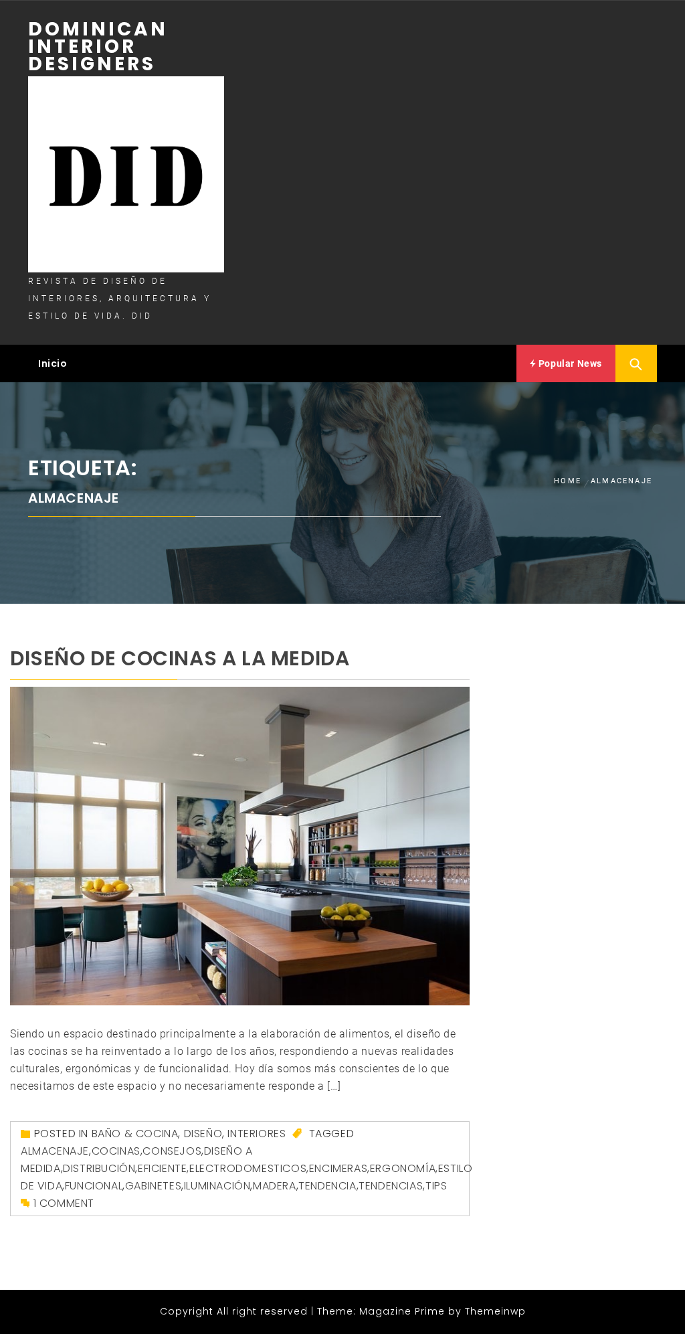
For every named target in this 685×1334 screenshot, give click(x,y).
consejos (171, 1151)
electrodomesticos (247, 1168)
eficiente (162, 1168)
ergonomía (402, 1168)
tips (436, 1185)
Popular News (569, 363)
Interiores (256, 1133)
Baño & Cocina (135, 1133)
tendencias (391, 1185)
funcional (93, 1185)
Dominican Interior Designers (98, 46)
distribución (99, 1168)
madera (274, 1185)
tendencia (327, 1185)
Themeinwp (495, 1311)
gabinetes (153, 1185)
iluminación (217, 1185)
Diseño (203, 1133)
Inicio (53, 363)
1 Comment (63, 1203)
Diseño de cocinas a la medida (179, 658)
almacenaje (55, 1151)
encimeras (338, 1168)
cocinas (116, 1151)
